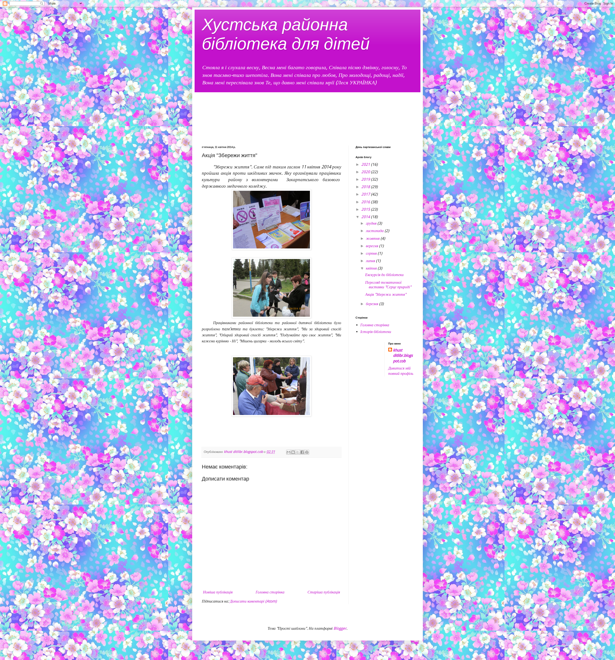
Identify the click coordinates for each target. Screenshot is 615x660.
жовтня (373, 238)
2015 (366, 209)
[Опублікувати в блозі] (293, 452)
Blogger (339, 628)
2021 (366, 164)
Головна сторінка (270, 592)
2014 (366, 217)
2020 (366, 172)
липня (371, 261)
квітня (372, 268)
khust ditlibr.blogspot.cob (403, 355)
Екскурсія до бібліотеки (384, 274)
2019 (366, 179)
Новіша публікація (218, 592)
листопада (375, 230)
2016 (366, 202)
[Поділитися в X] (297, 452)
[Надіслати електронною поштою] (288, 452)
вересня (372, 246)
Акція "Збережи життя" (385, 294)
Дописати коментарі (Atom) (253, 601)
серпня (372, 253)
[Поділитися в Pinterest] (306, 452)
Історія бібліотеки (375, 331)
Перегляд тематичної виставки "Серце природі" (388, 284)
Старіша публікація (324, 592)
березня (372, 304)
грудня (371, 223)
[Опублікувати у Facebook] (302, 452)
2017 (366, 194)
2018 (366, 187)
